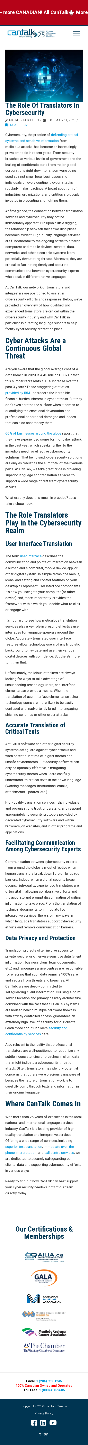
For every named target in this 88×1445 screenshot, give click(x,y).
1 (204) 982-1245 (49, 1381)
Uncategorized (19, 125)
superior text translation (23, 1147)
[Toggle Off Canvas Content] (76, 33)
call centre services (59, 1153)
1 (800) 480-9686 (52, 1390)
